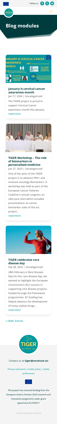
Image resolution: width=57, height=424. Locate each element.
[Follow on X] (47, 3)
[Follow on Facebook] (42, 3)
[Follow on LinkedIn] (52, 3)
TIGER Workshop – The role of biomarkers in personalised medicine (27, 161)
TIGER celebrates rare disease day (23, 261)
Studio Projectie (34, 413)
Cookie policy (34, 369)
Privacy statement (17, 369)
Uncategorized (33, 96)
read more (14, 113)
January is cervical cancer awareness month (26, 90)
